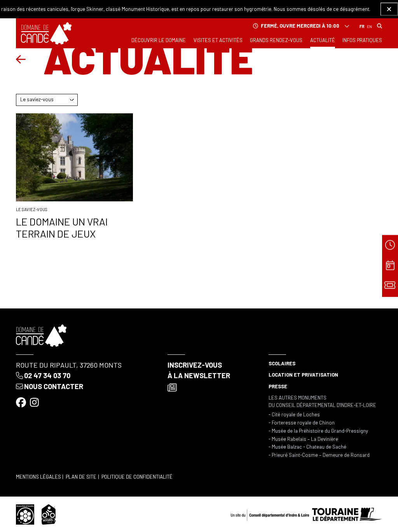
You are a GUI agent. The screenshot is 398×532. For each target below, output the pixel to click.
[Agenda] (390, 266)
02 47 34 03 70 (47, 375)
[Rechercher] (379, 26)
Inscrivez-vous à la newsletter (199, 370)
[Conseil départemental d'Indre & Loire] (306, 514)
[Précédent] (21, 59)
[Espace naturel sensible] (25, 514)
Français (362, 27)
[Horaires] (390, 246)
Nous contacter (53, 386)
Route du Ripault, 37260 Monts (69, 365)
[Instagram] (35, 402)
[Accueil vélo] (49, 514)
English (369, 27)
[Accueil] (46, 33)
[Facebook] (21, 402)
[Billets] (390, 286)
